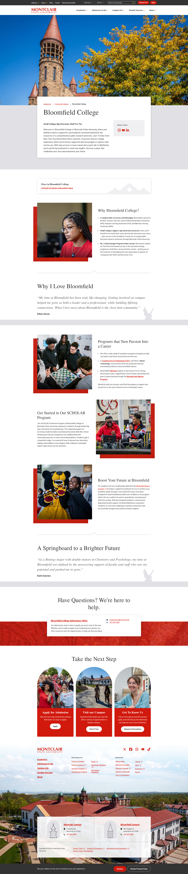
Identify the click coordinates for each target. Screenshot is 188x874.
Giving (43, 3)
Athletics (34, 3)
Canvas (137, 762)
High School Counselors (95, 771)
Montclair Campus (72, 824)
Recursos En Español (68, 2)
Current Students (77, 765)
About (151, 10)
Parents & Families (77, 761)
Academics (80, 10)
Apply (153, 2)
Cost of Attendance (122, 775)
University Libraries (122, 768)
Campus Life (117, 10)
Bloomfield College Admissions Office (69, 621)
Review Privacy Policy (139, 869)
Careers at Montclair (123, 772)
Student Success (136, 10)
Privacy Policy (78, 848)
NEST (137, 765)
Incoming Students (78, 769)
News (51, 2)
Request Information (132, 729)
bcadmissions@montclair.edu (119, 620)
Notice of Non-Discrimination (83, 851)
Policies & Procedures (94, 848)
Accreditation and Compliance (116, 848)
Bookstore (138, 769)
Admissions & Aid (99, 10)
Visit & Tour (94, 729)
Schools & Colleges (61, 104)
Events (57, 2)
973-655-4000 (72, 834)
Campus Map (120, 761)
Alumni (93, 762)
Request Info (143, 2)
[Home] (43, 10)
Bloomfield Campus (130, 824)
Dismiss (120, 869)
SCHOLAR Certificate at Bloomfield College (57, 188)
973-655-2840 (114, 622)
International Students (79, 772)
